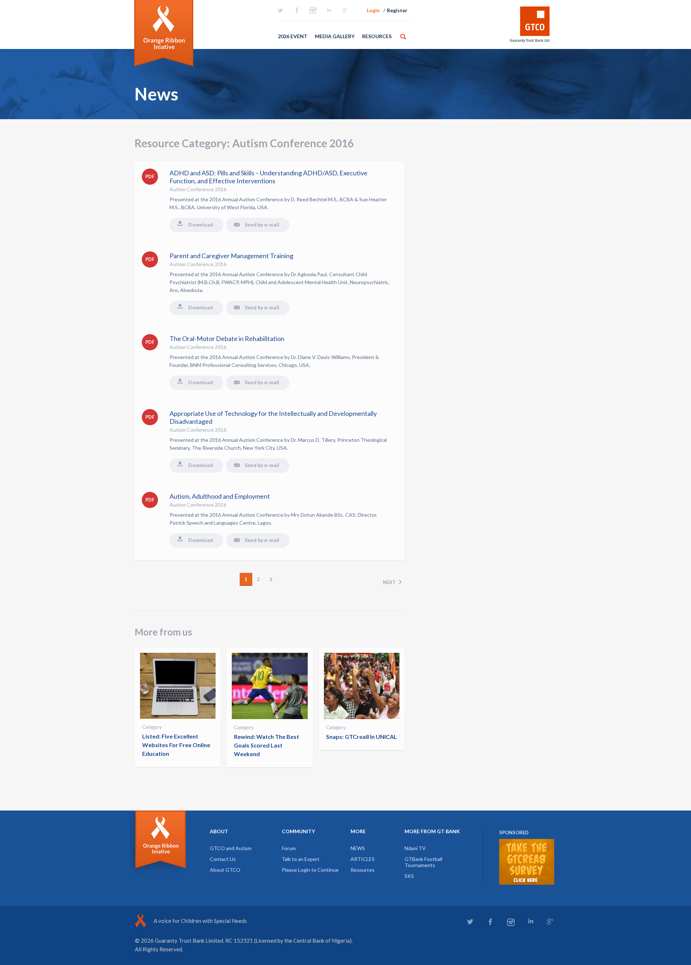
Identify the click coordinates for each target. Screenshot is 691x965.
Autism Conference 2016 (198, 189)
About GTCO (225, 870)
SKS (409, 876)
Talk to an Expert (301, 859)
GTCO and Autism (231, 848)
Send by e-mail (262, 224)
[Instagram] (312, 10)
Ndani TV (415, 848)
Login (373, 10)
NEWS (358, 848)
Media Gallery (334, 36)
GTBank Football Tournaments (423, 862)
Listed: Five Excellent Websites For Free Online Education (176, 745)
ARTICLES (363, 859)
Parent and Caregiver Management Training (231, 256)
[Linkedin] (328, 10)
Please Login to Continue (310, 870)
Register (397, 10)
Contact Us (223, 859)
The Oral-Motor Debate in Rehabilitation (227, 338)
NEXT (389, 582)
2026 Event (292, 36)
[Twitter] (280, 10)
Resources (377, 36)
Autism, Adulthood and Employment (220, 496)
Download (200, 224)
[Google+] (345, 10)
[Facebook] (296, 10)
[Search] (403, 36)
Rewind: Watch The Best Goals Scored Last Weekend (266, 745)
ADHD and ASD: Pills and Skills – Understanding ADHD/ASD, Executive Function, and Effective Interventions (268, 177)
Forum (289, 848)
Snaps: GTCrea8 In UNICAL (361, 736)
